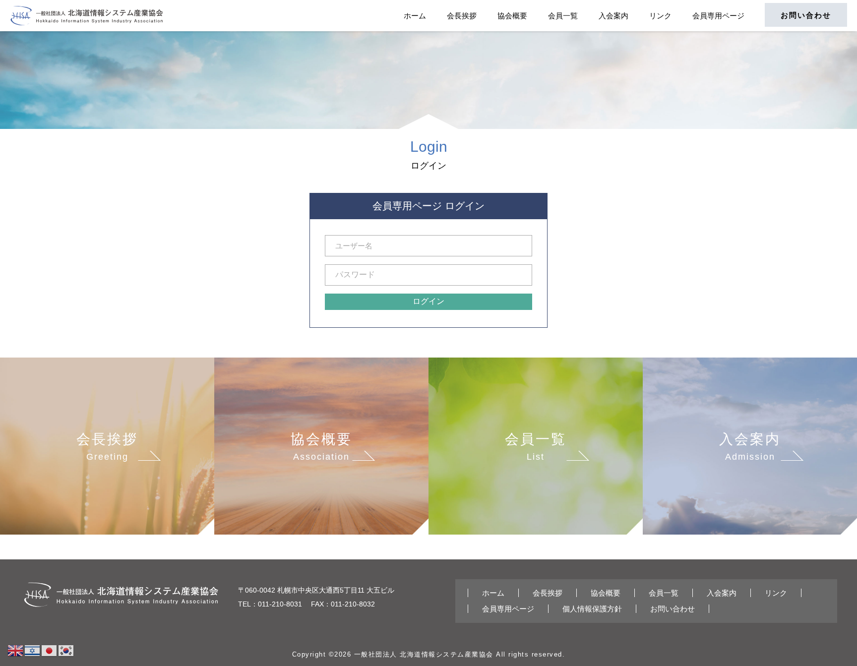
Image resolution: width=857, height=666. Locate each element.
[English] (15, 650)
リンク (660, 15)
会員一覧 (563, 15)
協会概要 (512, 15)
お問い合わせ (806, 15)
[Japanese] (49, 650)
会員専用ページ (718, 15)
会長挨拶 (462, 15)
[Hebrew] (32, 650)
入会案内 (613, 15)
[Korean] (66, 650)
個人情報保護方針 (592, 609)
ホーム (415, 15)
